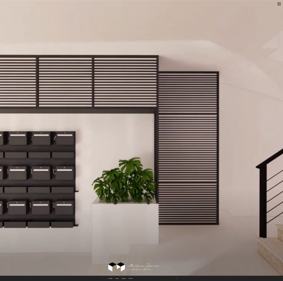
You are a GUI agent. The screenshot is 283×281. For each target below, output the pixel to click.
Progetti (124, 278)
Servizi (117, 278)
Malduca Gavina (143, 265)
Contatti (131, 278)
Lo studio (110, 278)
